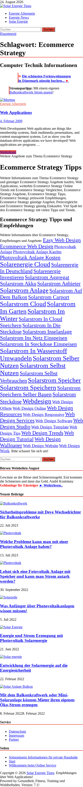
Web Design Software (53, 420)
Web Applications (16, 112)
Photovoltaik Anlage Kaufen (37, 251)
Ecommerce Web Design (26, 246)
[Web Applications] (41, 100)
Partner (14, 739)
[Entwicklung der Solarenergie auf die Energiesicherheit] (11, 657)
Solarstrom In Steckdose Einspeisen (38, 344)
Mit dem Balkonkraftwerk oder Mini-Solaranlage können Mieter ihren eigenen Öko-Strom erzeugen (37, 700)
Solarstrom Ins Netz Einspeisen (33, 338)
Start (12, 761)
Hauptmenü (8, 34)
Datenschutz (17, 731)
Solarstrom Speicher (54, 380)
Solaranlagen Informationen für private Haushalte (43, 757)
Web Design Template (50, 427)
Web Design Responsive (43, 414)
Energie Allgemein (22, 13)
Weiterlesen (8, 152)
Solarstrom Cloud (23, 303)
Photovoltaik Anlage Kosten (30, 257)
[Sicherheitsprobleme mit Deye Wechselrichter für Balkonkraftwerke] (13, 503)
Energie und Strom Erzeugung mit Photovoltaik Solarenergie (31, 638)
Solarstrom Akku (18, 283)
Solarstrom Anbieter (59, 283)
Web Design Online (29, 408)
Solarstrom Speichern (28, 387)
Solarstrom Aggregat (47, 277)
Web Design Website (40, 445)
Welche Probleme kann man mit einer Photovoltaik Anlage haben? (34, 544)
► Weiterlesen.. (51, 485)
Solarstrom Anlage (24, 290)
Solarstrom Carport (48, 297)
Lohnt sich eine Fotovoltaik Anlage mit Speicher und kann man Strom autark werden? (35, 576)
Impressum (16, 735)
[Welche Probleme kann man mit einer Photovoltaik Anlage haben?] (10, 533)
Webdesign (37, 401)
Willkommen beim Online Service (32, 765)
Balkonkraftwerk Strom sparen (31, 92)
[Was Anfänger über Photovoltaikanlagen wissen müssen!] (8, 597)
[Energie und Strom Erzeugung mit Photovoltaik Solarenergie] (11, 627)
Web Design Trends (42, 433)
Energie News (19, 17)
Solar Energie (18, 21)
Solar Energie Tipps (40, 773)
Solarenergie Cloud (25, 264)
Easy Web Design (62, 240)
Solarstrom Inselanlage (47, 332)
